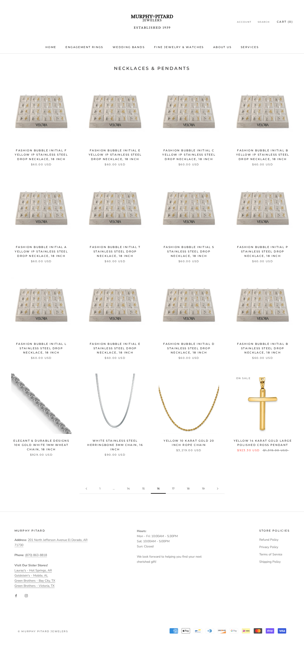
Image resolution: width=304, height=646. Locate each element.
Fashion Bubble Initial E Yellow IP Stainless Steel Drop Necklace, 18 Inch (115, 155)
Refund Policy (268, 540)
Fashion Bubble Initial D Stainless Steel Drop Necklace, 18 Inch (189, 348)
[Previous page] (86, 489)
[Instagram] (26, 595)
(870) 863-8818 (36, 555)
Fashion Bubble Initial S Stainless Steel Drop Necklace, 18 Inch (189, 251)
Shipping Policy (270, 562)
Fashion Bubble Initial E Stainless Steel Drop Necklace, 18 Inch (115, 348)
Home (50, 47)
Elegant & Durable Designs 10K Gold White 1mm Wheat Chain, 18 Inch (41, 445)
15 (143, 488)
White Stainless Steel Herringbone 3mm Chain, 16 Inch (115, 445)
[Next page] (218, 489)
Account (244, 21)
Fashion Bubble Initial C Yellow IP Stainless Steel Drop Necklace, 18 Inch (188, 155)
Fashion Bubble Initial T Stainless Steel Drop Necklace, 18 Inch (115, 251)
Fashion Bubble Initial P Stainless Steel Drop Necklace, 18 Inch (262, 251)
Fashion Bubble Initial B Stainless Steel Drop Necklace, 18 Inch (262, 348)
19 (203, 488)
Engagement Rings (84, 47)
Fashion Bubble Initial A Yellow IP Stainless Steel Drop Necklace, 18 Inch (41, 251)
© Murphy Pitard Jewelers (43, 631)
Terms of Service (270, 554)
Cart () (285, 21)
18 (188, 488)
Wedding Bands (129, 47)
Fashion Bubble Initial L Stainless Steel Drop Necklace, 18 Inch (41, 348)
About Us (222, 47)
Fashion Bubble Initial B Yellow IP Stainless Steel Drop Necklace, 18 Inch (262, 155)
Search (264, 21)
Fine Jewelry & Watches (179, 47)
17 (173, 488)
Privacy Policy (268, 547)
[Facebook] (16, 595)
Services (250, 47)
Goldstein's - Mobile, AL (31, 575)
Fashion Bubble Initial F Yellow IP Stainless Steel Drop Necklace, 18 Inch (41, 155)
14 (128, 488)
